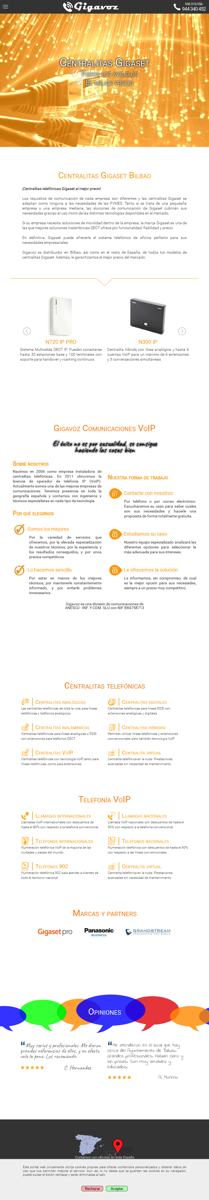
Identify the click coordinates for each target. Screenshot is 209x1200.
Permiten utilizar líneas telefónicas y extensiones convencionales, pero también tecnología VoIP (143, 732)
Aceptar (117, 1189)
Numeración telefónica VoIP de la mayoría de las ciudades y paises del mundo (57, 846)
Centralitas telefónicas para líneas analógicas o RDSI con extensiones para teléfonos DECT (59, 732)
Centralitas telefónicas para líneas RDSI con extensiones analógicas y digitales (139, 707)
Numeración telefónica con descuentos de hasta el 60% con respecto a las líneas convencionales (148, 846)
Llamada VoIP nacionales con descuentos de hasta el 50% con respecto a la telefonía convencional (146, 820)
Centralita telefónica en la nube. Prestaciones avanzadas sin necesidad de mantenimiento (140, 757)
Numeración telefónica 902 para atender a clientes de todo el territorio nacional (59, 871)
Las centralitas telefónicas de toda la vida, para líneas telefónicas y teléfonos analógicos (59, 707)
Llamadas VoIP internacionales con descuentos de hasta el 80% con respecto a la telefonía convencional (59, 820)
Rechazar (92, 1189)
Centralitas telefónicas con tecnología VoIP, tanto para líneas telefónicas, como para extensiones (60, 757)
